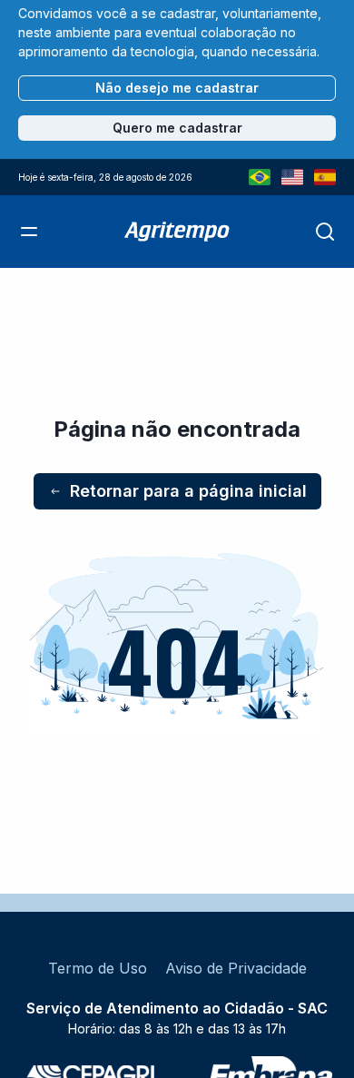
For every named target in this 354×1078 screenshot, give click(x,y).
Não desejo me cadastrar (177, 87)
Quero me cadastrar (177, 127)
